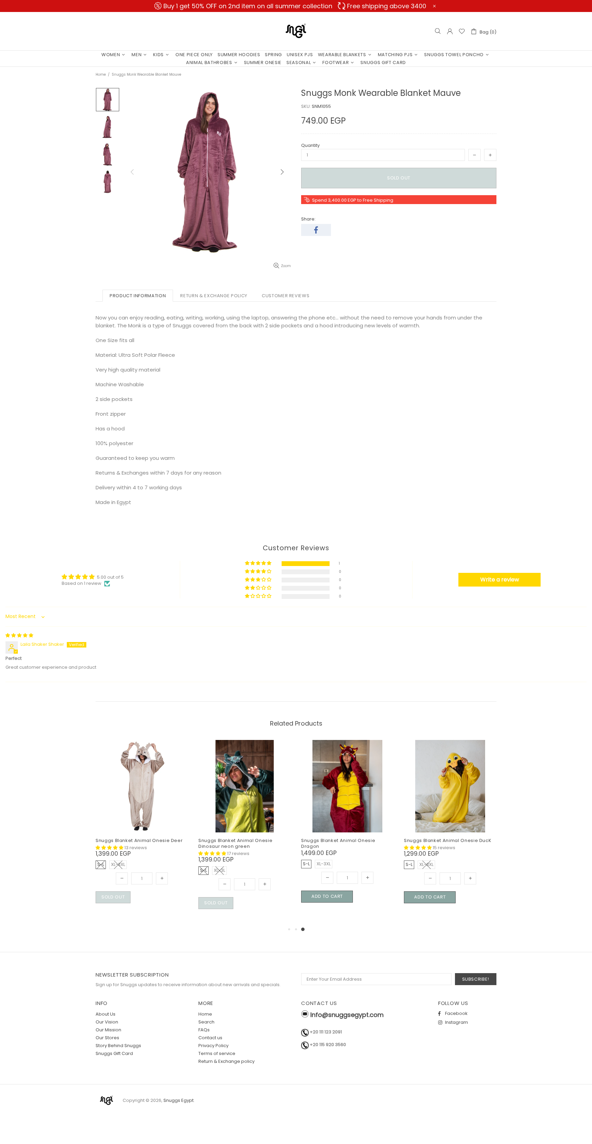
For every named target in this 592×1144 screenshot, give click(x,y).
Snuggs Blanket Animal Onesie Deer (139, 840)
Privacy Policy (213, 1045)
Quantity (310, 145)
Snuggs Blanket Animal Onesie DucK (447, 840)
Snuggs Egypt (296, 31)
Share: (308, 219)
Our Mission (108, 1030)
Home (101, 74)
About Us (105, 1014)
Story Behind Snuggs (118, 1045)
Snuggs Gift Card (114, 1053)
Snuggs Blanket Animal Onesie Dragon (338, 843)
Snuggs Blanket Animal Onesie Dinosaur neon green (235, 843)
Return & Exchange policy (226, 1061)
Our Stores (107, 1038)
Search (206, 1022)
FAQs (204, 1030)
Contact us (210, 1038)
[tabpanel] (347, 829)
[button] (258, 563)
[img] (19, 635)
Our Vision (107, 1022)
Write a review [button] (499, 579)
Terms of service (216, 1053)
